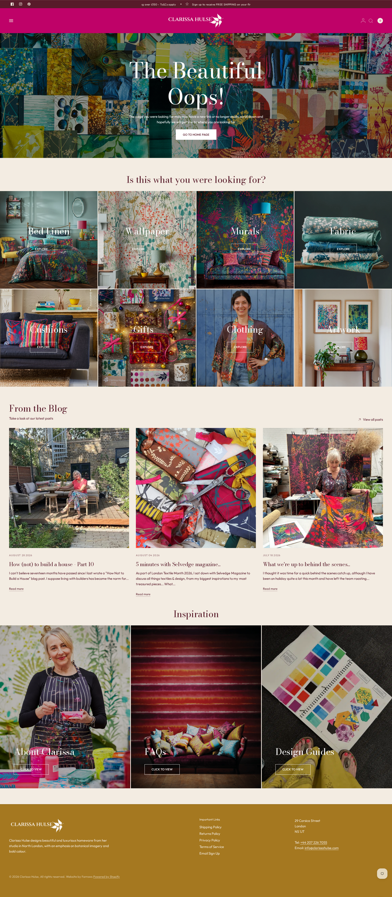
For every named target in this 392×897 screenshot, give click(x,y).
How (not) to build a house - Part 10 (51, 564)
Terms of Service (211, 847)
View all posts (373, 419)
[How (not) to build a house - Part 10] (69, 488)
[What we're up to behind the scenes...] (323, 488)
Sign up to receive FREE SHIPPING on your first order (201, 4)
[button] (196, 134)
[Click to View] (31, 769)
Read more (16, 588)
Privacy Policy (209, 840)
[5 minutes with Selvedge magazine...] (196, 488)
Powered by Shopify (106, 876)
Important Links (209, 819)
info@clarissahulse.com (322, 848)
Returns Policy (209, 833)
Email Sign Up (209, 853)
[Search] (370, 20)
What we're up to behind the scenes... (306, 564)
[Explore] (41, 249)
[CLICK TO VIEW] (162, 769)
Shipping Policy (210, 827)
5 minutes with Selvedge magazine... (178, 564)
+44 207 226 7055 (313, 842)
